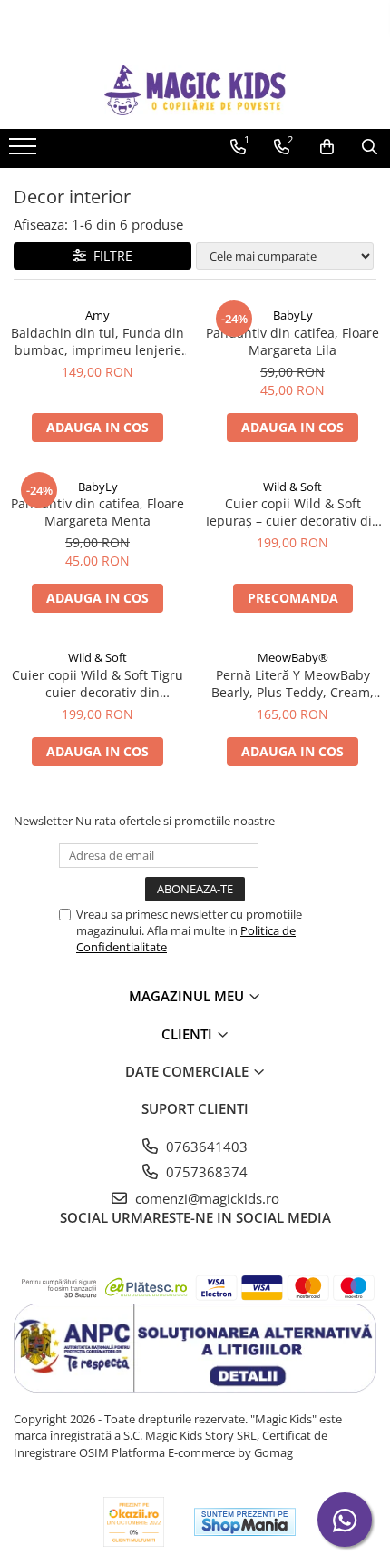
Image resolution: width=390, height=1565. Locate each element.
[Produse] (25, 151)
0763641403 (205, 1146)
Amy (97, 315)
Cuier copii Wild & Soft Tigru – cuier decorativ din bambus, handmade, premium (97, 683)
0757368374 (205, 1172)
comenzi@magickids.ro (205, 1198)
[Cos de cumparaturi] (326, 147)
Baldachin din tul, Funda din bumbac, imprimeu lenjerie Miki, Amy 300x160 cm (97, 341)
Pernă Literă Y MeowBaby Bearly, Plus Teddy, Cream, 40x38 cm (292, 683)
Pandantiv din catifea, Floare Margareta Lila (292, 341)
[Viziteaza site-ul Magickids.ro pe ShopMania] (245, 1522)
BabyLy (293, 315)
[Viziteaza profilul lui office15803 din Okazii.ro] (134, 1522)
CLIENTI (188, 1034)
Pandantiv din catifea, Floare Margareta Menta (97, 512)
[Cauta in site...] (369, 147)
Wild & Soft (292, 486)
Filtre (109, 255)
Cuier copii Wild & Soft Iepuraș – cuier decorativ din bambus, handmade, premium (293, 512)
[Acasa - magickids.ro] (195, 90)
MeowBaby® (293, 657)
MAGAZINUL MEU (188, 996)
